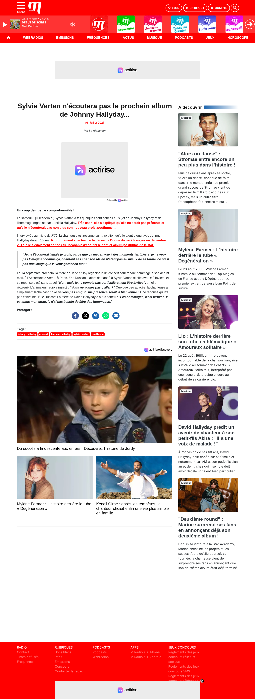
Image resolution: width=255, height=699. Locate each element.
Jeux (210, 37)
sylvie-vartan (81, 334)
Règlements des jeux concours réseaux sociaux (183, 657)
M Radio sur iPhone (145, 652)
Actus (128, 37)
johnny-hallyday (27, 334)
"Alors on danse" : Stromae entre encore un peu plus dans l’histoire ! (206, 159)
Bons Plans (63, 652)
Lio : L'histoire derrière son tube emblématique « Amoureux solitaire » (207, 341)
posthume (98, 334)
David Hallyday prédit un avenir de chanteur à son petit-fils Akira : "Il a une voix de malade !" (206, 435)
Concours (62, 666)
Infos (58, 657)
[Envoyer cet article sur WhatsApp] (104, 318)
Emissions (65, 37)
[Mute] (73, 24)
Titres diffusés (27, 657)
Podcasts (184, 37)
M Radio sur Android (145, 657)
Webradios (33, 37)
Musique (154, 37)
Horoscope (238, 37)
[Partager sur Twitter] (84, 318)
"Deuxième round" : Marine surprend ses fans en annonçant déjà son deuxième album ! (207, 527)
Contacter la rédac (69, 671)
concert (43, 334)
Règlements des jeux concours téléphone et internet (183, 680)
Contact (23, 652)
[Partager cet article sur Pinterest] (94, 318)
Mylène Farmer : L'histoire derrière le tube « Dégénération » (208, 255)
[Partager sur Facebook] (74, 318)
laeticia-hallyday (61, 334)
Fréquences (98, 37)
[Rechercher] (235, 8)
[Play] (5, 24)
